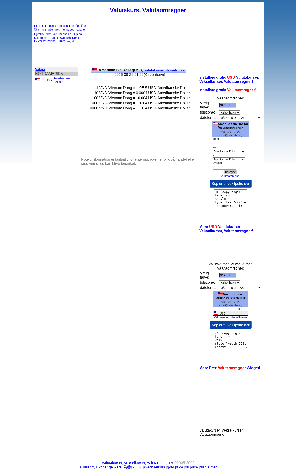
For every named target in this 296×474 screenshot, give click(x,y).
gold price (175, 467)
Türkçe (61, 41)
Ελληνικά (40, 41)
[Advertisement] (177, 33)
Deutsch (62, 25)
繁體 (50, 29)
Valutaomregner (230, 176)
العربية (70, 41)
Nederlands (41, 37)
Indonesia (65, 34)
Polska (51, 41)
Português (67, 29)
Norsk (76, 37)
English (39, 25)
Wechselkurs (154, 467)
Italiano (80, 29)
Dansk (54, 37)
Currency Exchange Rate (101, 467)
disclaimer (208, 467)
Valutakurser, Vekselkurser (142, 70)
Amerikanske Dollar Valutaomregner (233, 125)
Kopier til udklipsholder (231, 184)
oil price (191, 467)
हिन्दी (48, 34)
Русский (39, 34)
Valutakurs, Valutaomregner (148, 10)
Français (50, 25)
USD (49, 80)
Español (74, 25)
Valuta (40, 69)
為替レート (132, 467)
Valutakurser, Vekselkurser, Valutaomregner (137, 463)
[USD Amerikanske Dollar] (37, 80)
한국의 (42, 29)
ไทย (54, 34)
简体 (57, 29)
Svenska (65, 37)
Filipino (77, 34)
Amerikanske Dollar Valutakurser (230, 296)
